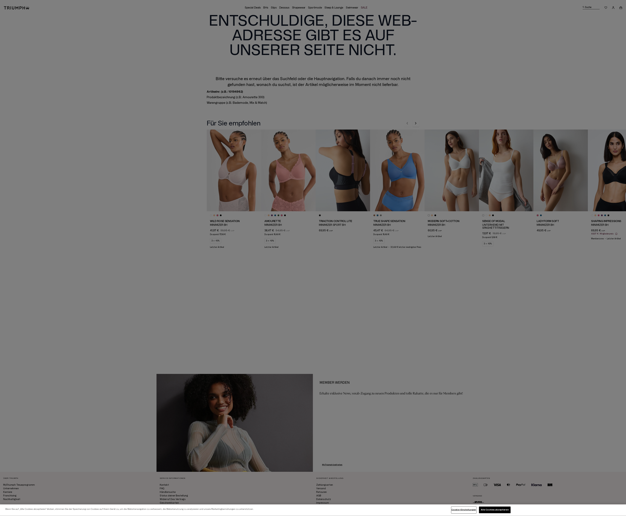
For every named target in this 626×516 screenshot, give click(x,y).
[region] (313, 510)
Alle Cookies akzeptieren (495, 510)
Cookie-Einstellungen (463, 510)
